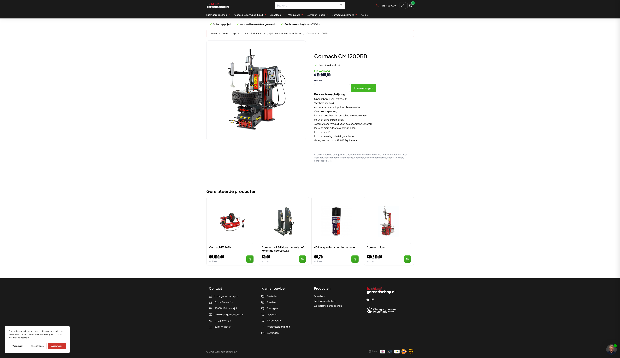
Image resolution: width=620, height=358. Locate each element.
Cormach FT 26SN (220, 247)
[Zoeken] (341, 5)
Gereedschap (229, 33)
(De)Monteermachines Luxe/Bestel (284, 33)
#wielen (399, 157)
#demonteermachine (375, 157)
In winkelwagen (363, 88)
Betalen (271, 302)
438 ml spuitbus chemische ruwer (335, 247)
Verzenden (273, 332)
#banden (318, 157)
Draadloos (319, 296)
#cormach (359, 157)
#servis (391, 157)
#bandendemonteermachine (338, 157)
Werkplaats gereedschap (328, 305)
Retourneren (274, 320)
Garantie (272, 314)
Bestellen (272, 296)
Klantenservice (273, 288)
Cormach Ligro (376, 247)
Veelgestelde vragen (278, 326)
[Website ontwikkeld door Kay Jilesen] (373, 351)
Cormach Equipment (251, 33)
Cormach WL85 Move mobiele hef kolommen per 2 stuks (283, 249)
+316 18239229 (222, 320)
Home (214, 33)
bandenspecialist (322, 160)
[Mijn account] (403, 5)
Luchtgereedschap (325, 301)
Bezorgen (272, 308)
